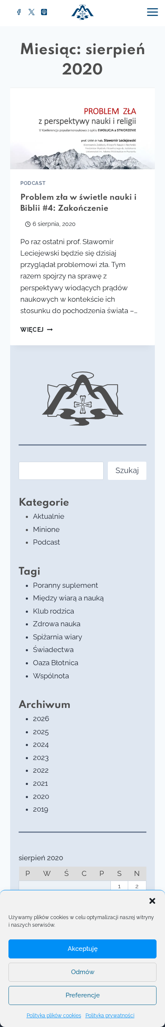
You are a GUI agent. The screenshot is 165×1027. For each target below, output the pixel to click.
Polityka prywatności (110, 1016)
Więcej (36, 329)
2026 (41, 718)
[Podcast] (44, 12)
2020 (41, 796)
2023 (41, 757)
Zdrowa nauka (56, 624)
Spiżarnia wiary (57, 637)
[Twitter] (31, 12)
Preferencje (83, 995)
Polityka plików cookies (54, 1016)
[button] (152, 901)
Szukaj (127, 470)
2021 (40, 783)
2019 (40, 809)
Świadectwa (53, 649)
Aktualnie (48, 516)
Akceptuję (83, 949)
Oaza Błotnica (55, 662)
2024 (41, 744)
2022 (41, 770)
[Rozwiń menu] (153, 12)
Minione (46, 529)
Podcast (32, 183)
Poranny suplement (65, 585)
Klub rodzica (53, 611)
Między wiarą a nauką (68, 598)
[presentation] (82, 128)
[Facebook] (19, 12)
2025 (41, 731)
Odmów (82, 972)
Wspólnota (51, 676)
